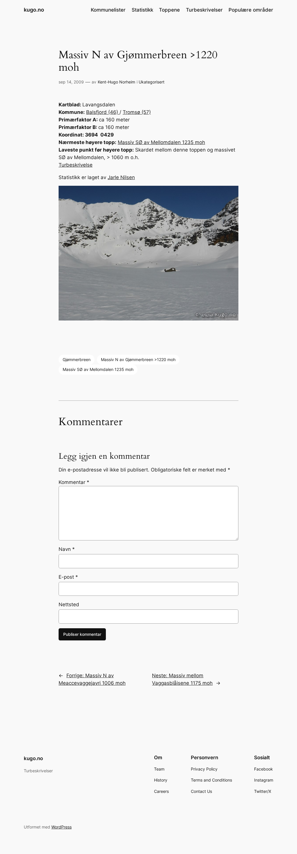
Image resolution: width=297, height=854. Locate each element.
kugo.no (34, 10)
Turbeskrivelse (76, 165)
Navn (67, 549)
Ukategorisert (151, 81)
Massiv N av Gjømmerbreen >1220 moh (138, 359)
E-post (68, 577)
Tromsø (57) (137, 112)
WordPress (61, 826)
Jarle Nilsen (121, 177)
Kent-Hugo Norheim (116, 81)
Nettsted (69, 604)
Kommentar (74, 482)
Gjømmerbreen (76, 359)
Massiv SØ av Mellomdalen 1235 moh (161, 142)
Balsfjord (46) (102, 112)
